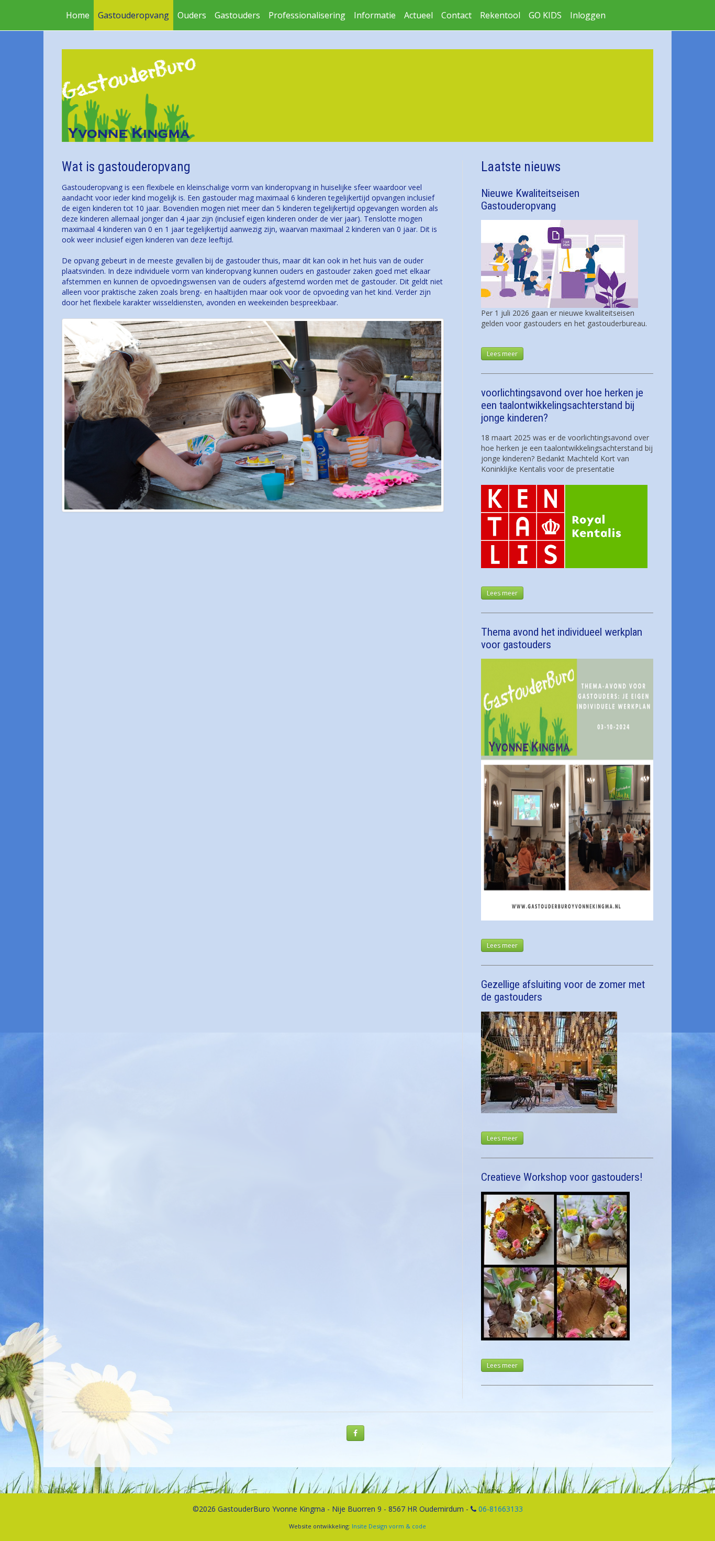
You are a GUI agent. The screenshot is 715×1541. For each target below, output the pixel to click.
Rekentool (500, 15)
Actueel (418, 15)
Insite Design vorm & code (389, 1526)
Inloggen (588, 15)
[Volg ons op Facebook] (355, 1433)
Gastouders (237, 15)
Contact (456, 15)
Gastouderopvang (133, 15)
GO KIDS (545, 15)
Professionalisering (307, 15)
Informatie (375, 15)
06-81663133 (500, 1509)
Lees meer (502, 353)
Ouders (191, 15)
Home (78, 15)
